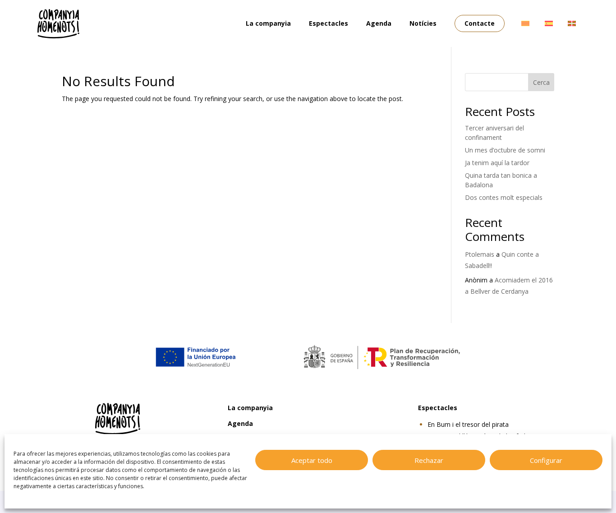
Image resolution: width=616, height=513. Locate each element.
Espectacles (328, 23)
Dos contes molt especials (503, 197)
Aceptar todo (311, 460)
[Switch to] (525, 23)
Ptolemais (479, 254)
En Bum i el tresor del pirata (468, 424)
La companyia (268, 23)
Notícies (423, 23)
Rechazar (428, 460)
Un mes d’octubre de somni (505, 150)
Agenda (378, 23)
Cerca (541, 82)
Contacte (479, 23)
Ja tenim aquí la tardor (497, 162)
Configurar (546, 460)
